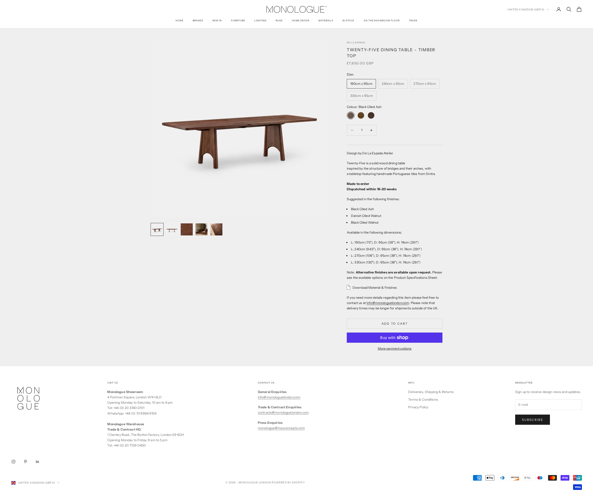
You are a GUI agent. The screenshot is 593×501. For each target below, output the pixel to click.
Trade (413, 20)
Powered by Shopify (288, 482)
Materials (326, 20)
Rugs (279, 20)
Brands (198, 20)
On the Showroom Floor (382, 20)
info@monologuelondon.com (387, 303)
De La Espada (356, 42)
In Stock (348, 20)
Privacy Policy (418, 407)
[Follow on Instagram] (13, 461)
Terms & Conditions (423, 399)
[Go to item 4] (201, 229)
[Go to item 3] (186, 229)
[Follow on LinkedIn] (37, 461)
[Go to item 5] (216, 229)
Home (179, 20)
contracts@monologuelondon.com (283, 412)
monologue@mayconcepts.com (281, 428)
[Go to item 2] (171, 229)
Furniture (238, 20)
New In (217, 20)
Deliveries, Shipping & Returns (431, 392)
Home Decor (300, 20)
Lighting (260, 20)
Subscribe (532, 420)
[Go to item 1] (157, 229)
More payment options (395, 348)
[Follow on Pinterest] (25, 461)
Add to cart (395, 323)
